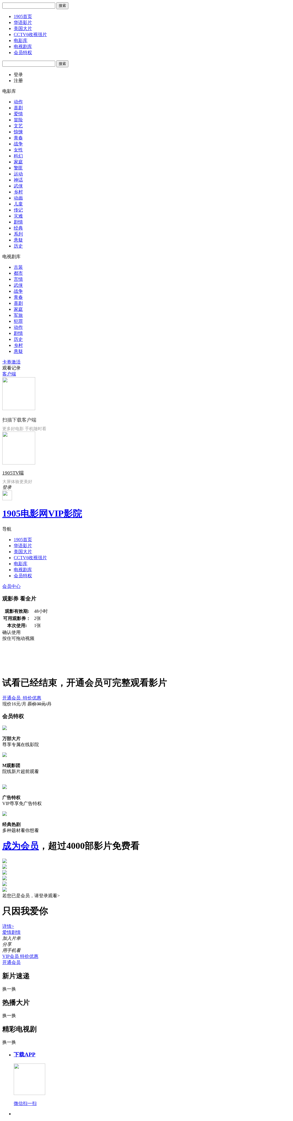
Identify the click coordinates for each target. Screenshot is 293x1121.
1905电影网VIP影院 (42, 513)
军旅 (18, 315)
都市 (18, 273)
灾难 (18, 215)
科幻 (18, 155)
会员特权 (23, 52)
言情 (18, 279)
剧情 (18, 222)
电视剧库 (23, 46)
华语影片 (23, 22)
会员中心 (11, 586)
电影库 (20, 40)
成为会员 (20, 846)
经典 (18, 228)
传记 (18, 209)
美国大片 (23, 28)
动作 (18, 101)
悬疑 (18, 240)
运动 (18, 173)
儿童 (18, 203)
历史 (18, 246)
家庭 (18, 161)
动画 (18, 197)
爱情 (18, 113)
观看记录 (11, 367)
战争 (18, 143)
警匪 (18, 167)
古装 (18, 267)
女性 (18, 149)
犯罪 (18, 321)
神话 (18, 179)
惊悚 (18, 131)
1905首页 (23, 16)
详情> (8, 926)
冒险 (18, 119)
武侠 (18, 185)
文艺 (18, 125)
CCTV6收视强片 (30, 34)
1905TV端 (13, 473)
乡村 (18, 191)
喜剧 (18, 107)
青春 (18, 137)
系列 (18, 234)
